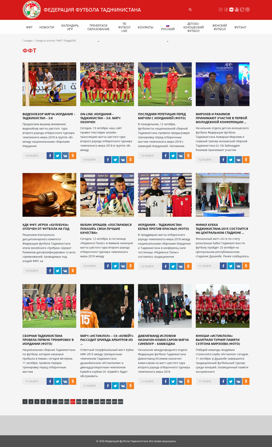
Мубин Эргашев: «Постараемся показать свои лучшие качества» (106, 229)
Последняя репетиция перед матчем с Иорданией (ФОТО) (162, 116)
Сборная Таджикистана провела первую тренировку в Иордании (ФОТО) (48, 340)
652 (67, 401)
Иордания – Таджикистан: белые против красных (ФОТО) (163, 227)
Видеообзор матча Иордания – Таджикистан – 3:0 (49, 116)
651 (61, 401)
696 (120, 401)
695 (115, 401)
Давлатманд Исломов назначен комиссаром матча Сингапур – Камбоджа (163, 340)
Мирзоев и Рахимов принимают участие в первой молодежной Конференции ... (221, 118)
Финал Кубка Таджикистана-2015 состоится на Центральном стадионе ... (222, 229)
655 (85, 401)
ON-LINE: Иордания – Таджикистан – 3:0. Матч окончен (100, 118)
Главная (27, 40)
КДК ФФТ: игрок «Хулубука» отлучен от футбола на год (46, 227)
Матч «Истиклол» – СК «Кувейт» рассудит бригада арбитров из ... (107, 340)
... (55, 401)
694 (109, 401)
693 (103, 401)
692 (97, 401)
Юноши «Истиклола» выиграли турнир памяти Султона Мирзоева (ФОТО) (218, 340)
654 (79, 401)
